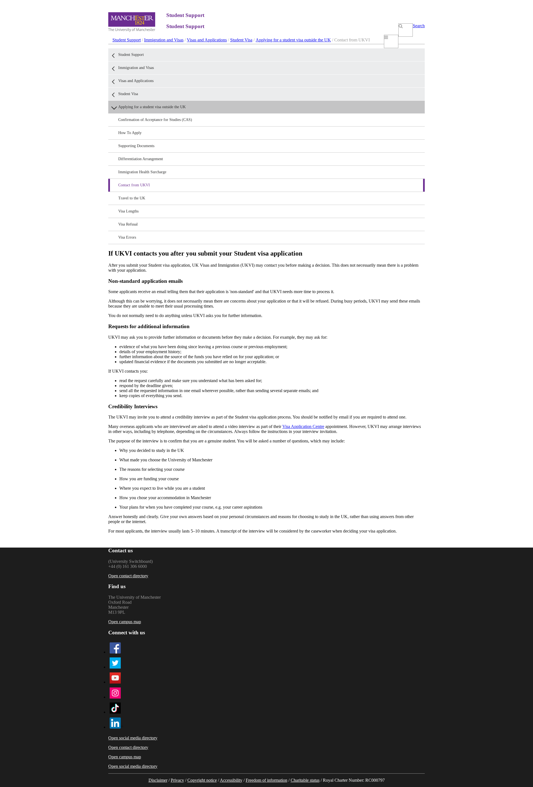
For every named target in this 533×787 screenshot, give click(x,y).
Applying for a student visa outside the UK (293, 40)
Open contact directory (128, 575)
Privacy (177, 780)
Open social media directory (132, 738)
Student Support (126, 40)
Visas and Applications (207, 40)
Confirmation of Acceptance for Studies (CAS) (155, 120)
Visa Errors (127, 237)
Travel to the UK (131, 198)
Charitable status (305, 780)
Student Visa (241, 40)
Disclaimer (158, 780)
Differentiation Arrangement (140, 159)
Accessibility (231, 780)
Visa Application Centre (303, 426)
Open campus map (124, 621)
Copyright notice (202, 780)
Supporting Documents (136, 146)
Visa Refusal (128, 224)
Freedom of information (266, 780)
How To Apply (130, 133)
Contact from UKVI (134, 185)
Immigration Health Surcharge (142, 172)
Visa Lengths (128, 211)
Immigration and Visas (163, 40)
